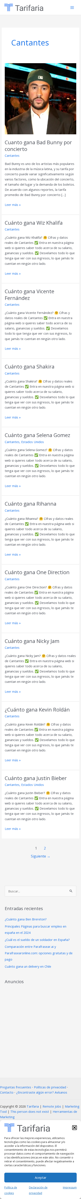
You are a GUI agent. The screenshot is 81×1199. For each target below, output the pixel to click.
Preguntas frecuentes (15, 1087)
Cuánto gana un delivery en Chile (28, 966)
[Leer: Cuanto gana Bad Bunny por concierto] (40, 98)
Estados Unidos (32, 442)
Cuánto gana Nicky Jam (32, 641)
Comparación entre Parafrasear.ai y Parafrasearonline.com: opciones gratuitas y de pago (39, 952)
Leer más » (13, 204)
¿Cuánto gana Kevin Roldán (37, 709)
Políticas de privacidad (50, 1087)
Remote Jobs (52, 1106)
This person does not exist (29, 1111)
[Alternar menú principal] (72, 7)
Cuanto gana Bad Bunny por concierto (38, 145)
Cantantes (12, 155)
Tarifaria (33, 1106)
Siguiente (40, 856)
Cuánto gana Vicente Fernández (29, 294)
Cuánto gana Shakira (29, 366)
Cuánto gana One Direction (37, 572)
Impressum (70, 1187)
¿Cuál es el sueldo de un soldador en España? (37, 939)
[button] (74, 1127)
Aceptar (40, 1177)
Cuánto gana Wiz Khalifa (34, 222)
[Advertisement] (40, 1029)
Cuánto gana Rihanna (30, 503)
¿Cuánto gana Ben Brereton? (26, 919)
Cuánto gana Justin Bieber (36, 778)
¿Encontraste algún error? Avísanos (41, 1092)
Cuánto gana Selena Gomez (37, 435)
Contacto (6, 1092)
